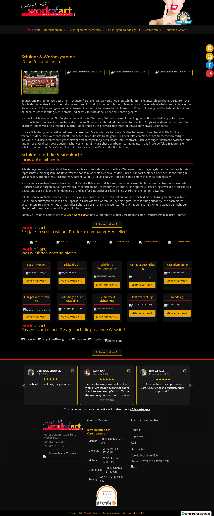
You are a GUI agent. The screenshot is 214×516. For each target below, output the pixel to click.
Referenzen (151, 30)
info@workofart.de (55, 442)
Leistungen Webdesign (122, 30)
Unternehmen (53, 30)
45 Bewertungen (140, 409)
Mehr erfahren (35, 281)
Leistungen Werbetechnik (85, 30)
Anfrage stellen (105, 224)
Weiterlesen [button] (107, 399)
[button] (189, 385)
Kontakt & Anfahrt (176, 30)
